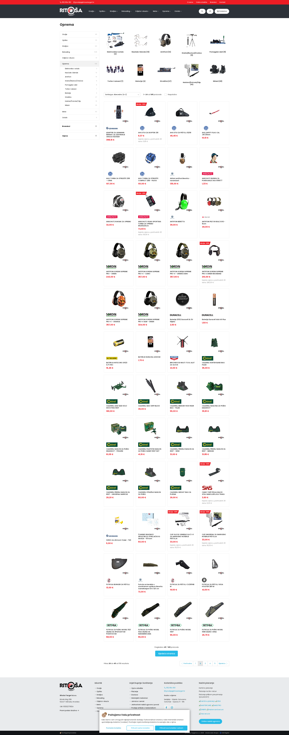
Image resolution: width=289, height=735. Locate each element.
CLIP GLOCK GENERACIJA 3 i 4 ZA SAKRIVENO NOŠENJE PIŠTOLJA (182, 536)
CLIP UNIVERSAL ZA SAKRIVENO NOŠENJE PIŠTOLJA (214, 535)
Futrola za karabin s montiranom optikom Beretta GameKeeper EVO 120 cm (150, 586)
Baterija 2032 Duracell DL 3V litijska (181, 320)
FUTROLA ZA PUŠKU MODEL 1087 (180, 631)
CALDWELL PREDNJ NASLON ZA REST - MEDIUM (213, 450)
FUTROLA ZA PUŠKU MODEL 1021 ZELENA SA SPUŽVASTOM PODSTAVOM (118, 632)
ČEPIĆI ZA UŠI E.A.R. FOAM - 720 (118, 540)
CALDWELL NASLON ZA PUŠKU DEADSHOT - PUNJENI (117, 450)
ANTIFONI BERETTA (177, 221)
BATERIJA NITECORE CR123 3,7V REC (116, 364)
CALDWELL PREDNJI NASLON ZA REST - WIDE (182, 450)
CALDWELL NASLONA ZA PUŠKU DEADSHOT (214, 407)
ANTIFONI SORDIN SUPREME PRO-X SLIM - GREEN (148, 320)
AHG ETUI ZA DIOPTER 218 (148, 132)
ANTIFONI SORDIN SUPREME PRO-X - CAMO (148, 272)
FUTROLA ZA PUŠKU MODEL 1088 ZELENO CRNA (212, 631)
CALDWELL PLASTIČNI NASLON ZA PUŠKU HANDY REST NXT (149, 450)
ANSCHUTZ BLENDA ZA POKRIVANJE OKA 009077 (212, 179)
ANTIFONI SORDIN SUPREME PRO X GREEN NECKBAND (212, 272)
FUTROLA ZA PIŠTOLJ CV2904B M (182, 585)
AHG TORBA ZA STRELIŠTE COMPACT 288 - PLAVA (148, 179)
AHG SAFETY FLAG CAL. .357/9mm (211, 133)
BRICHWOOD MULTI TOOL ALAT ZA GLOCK (182, 364)
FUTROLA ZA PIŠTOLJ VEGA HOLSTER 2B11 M (212, 585)
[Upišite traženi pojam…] (202, 11)
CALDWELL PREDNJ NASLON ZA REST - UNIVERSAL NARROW (118, 493)
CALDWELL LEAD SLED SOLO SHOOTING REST (116, 407)
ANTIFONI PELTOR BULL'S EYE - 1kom (213, 222)
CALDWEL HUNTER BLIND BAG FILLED (213, 364)
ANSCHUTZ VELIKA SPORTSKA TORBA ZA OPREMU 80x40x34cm (149, 223)
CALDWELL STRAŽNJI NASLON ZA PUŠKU (149, 493)
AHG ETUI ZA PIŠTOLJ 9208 (180, 132)
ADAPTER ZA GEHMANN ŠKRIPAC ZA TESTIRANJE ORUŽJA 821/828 (115, 134)
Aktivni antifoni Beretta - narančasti (180, 179)
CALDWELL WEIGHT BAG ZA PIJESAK (180, 493)
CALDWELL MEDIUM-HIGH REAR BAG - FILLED (182, 407)
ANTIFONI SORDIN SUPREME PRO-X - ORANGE (116, 320)
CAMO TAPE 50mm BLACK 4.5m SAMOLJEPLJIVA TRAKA (213, 493)
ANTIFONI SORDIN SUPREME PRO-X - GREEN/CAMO (180, 272)
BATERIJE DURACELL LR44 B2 (149, 357)
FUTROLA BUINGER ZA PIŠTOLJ (118, 584)
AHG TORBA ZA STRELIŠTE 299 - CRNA (118, 179)
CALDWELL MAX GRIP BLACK (149, 406)
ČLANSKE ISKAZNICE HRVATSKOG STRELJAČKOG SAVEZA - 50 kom (149, 536)
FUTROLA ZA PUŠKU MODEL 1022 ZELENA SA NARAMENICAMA (148, 632)
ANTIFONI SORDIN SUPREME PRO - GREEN (116, 272)
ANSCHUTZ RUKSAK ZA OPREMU (118, 221)
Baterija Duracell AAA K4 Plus (214, 319)
